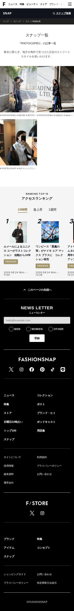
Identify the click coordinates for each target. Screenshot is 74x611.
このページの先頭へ (40, 289)
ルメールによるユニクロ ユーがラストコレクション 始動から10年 (17, 251)
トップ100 (10, 430)
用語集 (41, 430)
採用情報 (9, 465)
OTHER (59, 329)
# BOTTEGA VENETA (35, 115)
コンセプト (43, 547)
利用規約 (42, 457)
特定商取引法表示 (47, 582)
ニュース (12, 4)
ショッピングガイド (15, 574)
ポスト (41, 404)
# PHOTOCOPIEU (8, 115)
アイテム (9, 547)
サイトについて (12, 457)
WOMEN (37, 329)
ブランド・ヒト (57, 4)
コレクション (45, 395)
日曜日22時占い (13, 421)
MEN (17, 329)
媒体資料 (9, 474)
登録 (37, 338)
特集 (22, 4)
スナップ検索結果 (33, 21)
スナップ (17, 21)
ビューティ (32, 4)
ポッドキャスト (46, 421)
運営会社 (9, 482)
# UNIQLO (58, 115)
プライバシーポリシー (49, 465)
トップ (6, 21)
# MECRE (21, 115)
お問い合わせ (44, 474)
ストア (43, 4)
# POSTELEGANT (8, 168)
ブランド (9, 538)
